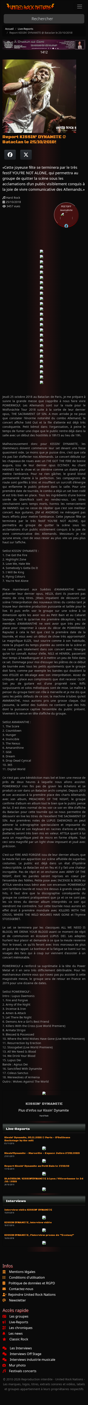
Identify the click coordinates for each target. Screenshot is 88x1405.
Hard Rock (44, 1115)
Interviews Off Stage (25, 1354)
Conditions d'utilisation (27, 1277)
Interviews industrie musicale (32, 1359)
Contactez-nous (21, 1289)
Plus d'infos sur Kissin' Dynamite (43, 1110)
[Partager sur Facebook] (10, 155)
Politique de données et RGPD (32, 1283)
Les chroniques (21, 1328)
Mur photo (17, 1365)
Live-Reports (25, 29)
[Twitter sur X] (26, 155)
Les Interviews (21, 1348)
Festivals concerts (22, 1371)
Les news (16, 1333)
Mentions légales (22, 1271)
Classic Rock (18, 1339)
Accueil (9, 29)
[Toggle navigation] (79, 6)
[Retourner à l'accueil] (30, 6)
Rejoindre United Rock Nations (32, 1294)
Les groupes (18, 1316)
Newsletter (17, 1300)
